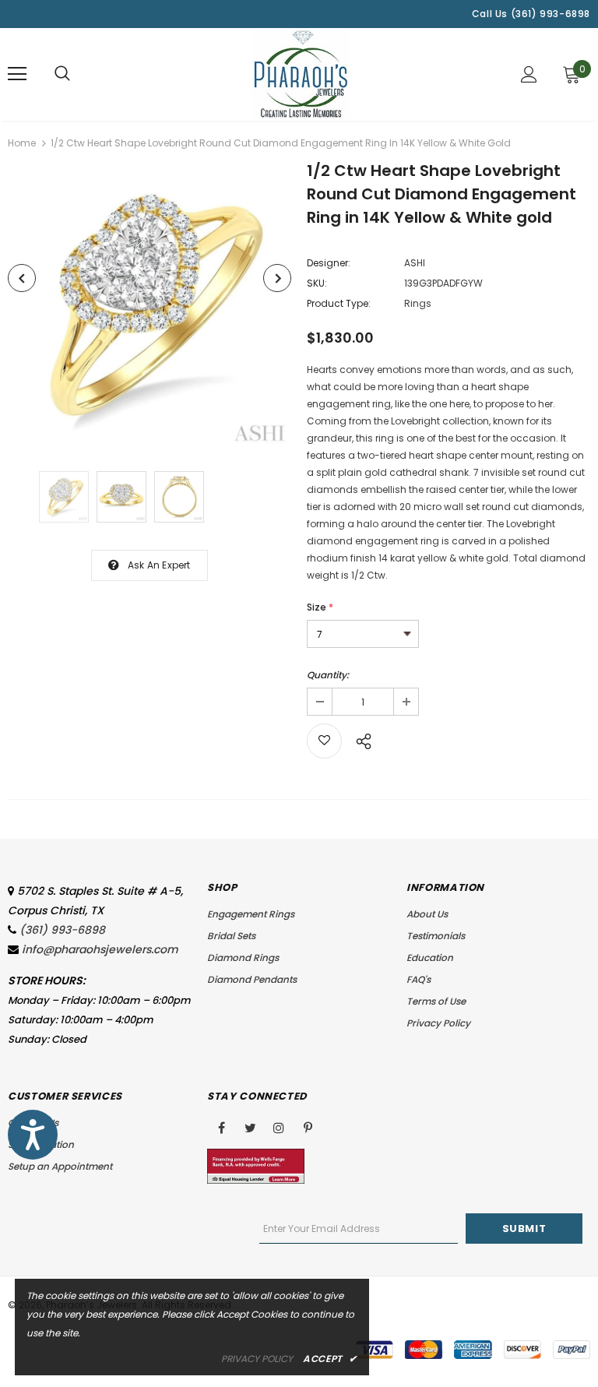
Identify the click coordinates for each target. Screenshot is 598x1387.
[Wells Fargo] (255, 1165)
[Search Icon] (62, 74)
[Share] (359, 739)
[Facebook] (221, 1127)
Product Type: (339, 303)
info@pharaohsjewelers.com (100, 949)
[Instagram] (279, 1127)
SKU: (317, 283)
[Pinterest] (308, 1127)
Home (22, 143)
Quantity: (328, 674)
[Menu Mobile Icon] (17, 74)
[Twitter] (250, 1127)
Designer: (328, 262)
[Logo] (301, 73)
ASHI (414, 262)
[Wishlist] (324, 741)
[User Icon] (529, 74)
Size (320, 607)
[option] (149, 306)
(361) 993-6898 (62, 930)
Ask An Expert (159, 565)
